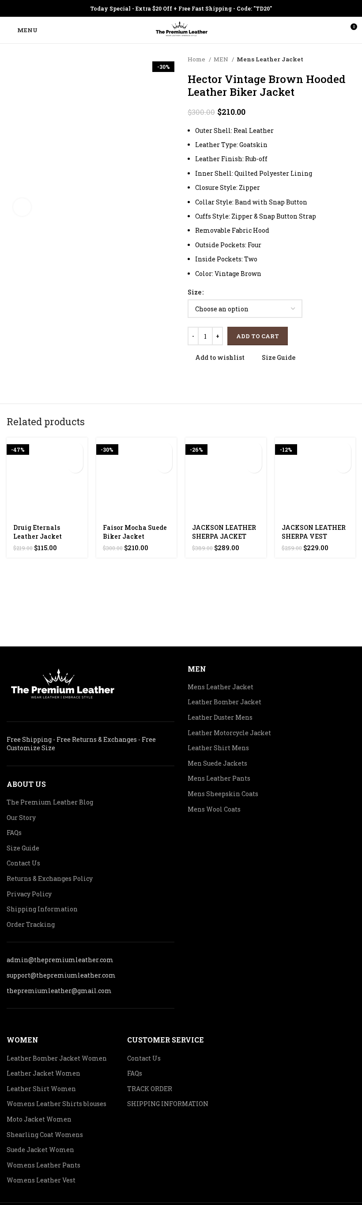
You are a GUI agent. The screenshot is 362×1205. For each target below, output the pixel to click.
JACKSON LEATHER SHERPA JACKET (224, 531)
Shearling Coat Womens (45, 1134)
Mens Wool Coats (214, 809)
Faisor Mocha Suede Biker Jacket (135, 531)
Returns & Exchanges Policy (50, 878)
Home (197, 59)
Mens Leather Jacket (270, 59)
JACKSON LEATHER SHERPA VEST (314, 531)
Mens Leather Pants (219, 778)
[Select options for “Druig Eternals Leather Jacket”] (75, 449)
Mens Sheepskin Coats (223, 793)
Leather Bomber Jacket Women (57, 1058)
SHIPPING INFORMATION (167, 1103)
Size (194, 292)
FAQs (14, 832)
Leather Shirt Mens (218, 748)
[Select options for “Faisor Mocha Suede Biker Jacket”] (164, 449)
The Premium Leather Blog (50, 802)
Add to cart (257, 336)
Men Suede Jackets (217, 763)
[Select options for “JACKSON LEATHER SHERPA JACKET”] (254, 449)
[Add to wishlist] (75, 465)
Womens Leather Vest (41, 1180)
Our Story (21, 817)
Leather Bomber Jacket (224, 702)
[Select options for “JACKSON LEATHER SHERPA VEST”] (343, 449)
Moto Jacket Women (39, 1119)
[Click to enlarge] (22, 207)
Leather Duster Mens (220, 717)
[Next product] (351, 59)
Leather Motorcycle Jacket (229, 733)
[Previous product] (333, 59)
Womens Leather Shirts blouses (56, 1103)
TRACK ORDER (149, 1088)
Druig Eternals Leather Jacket (37, 531)
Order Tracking (31, 924)
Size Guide (23, 848)
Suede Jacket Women (40, 1149)
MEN (222, 59)
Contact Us (23, 863)
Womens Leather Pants (43, 1165)
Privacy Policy (29, 894)
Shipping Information (42, 909)
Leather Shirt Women (41, 1088)
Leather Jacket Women (43, 1073)
